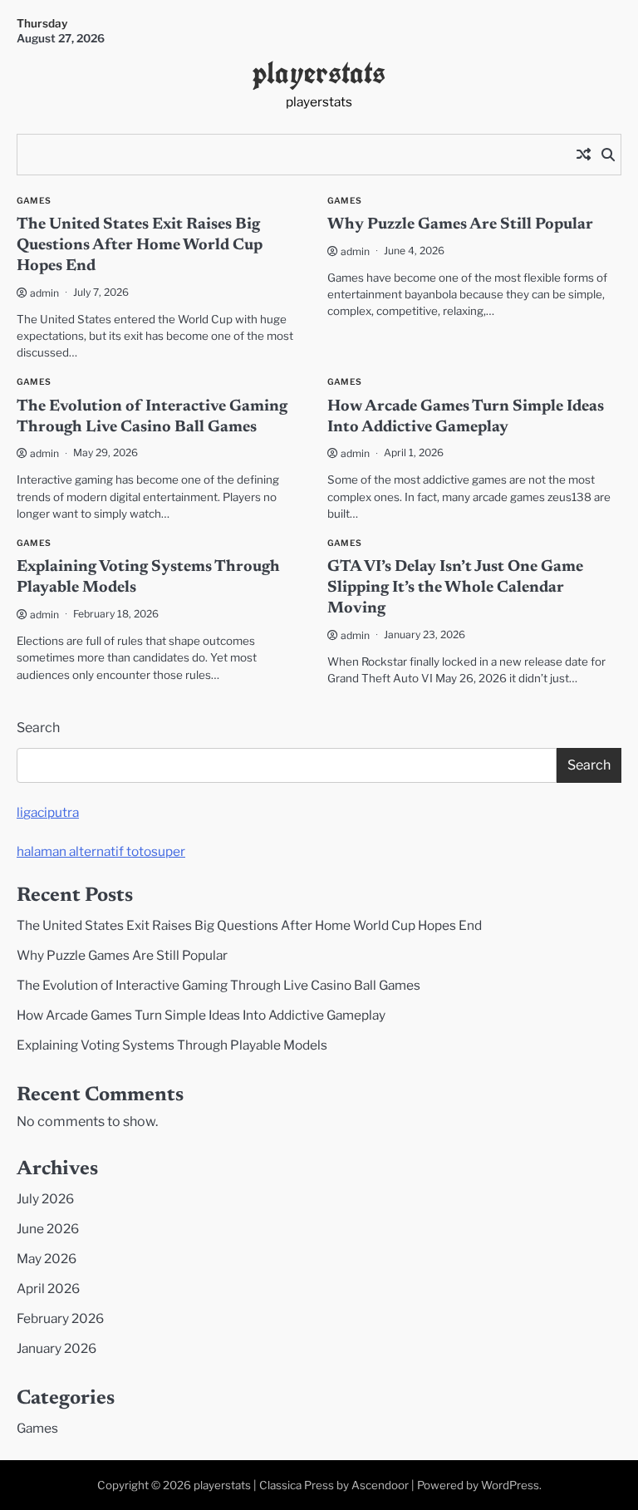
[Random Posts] (583, 154)
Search (38, 727)
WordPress (510, 1485)
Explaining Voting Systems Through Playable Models (172, 1045)
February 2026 (60, 1318)
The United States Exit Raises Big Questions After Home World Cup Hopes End (140, 245)
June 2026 (48, 1229)
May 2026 (46, 1259)
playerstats (319, 72)
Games (34, 200)
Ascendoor (380, 1485)
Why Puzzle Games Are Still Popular (460, 225)
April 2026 (48, 1288)
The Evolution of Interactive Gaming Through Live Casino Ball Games (218, 985)
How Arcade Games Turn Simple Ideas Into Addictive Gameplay (201, 1015)
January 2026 (56, 1348)
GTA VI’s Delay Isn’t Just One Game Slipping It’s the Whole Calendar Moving (455, 588)
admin (44, 293)
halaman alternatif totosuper (101, 851)
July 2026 (45, 1199)
